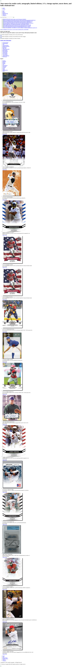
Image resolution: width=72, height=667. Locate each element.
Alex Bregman (5, 52)
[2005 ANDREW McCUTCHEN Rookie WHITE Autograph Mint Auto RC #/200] (17, 24)
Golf (3, 64)
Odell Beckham (5, 43)
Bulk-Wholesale (5, 13)
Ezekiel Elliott (5, 50)
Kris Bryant (4, 47)
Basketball (4, 61)
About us (4, 659)
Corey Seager (5, 54)
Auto (3, 44)
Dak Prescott (5, 56)
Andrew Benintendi (6, 55)
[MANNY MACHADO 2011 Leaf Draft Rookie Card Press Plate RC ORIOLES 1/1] (17, 22)
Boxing (4, 62)
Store (3, 11)
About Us (4, 14)
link (1, 35)
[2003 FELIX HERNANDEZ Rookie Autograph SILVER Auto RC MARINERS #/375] (18, 21)
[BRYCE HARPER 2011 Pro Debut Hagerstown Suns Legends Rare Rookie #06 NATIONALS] (19, 20)
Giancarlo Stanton (6, 45)
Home (4, 10)
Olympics (4, 67)
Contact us (4, 660)
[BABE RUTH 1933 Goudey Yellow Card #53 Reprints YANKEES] (14, 19)
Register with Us (5, 658)
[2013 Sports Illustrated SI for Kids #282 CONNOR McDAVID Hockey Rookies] (16, 26)
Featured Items (5, 657)
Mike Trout (4, 48)
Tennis (4, 69)
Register (4, 12)
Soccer (4, 68)
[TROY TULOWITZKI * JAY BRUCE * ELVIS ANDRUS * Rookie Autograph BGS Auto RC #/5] (20, 27)
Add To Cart (5, 104)
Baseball (4, 60)
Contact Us (4, 15)
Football (4, 63)
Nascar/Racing (5, 65)
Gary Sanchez (5, 53)
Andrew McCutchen (6, 49)
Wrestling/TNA (5, 70)
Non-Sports (4, 66)
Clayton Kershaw (5, 42)
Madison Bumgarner (6, 46)
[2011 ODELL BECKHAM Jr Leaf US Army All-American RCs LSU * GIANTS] (17, 25)
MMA (4, 71)
